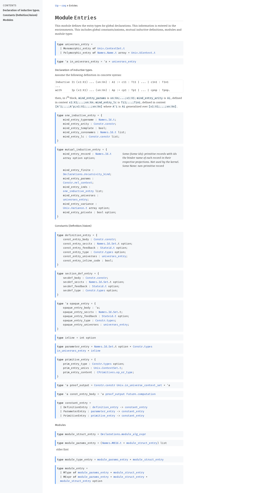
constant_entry (136, 407)
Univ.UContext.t (143, 52)
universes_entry (124, 61)
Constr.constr (104, 123)
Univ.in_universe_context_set (139, 385)
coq (64, 5)
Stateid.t (107, 247)
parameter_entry (103, 411)
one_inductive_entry (78, 191)
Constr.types (103, 252)
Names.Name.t (107, 52)
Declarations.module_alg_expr (123, 434)
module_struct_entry (141, 443)
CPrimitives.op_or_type (115, 372)
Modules (8, 20)
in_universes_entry (71, 350)
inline (96, 350)
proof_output (115, 394)
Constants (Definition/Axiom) (20, 15)
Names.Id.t (107, 119)
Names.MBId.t (112, 443)
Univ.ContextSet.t (111, 48)
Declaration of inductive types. (21, 10)
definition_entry (105, 407)
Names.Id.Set (106, 243)
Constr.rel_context (77, 182)
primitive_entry (103, 415)
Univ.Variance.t (75, 208)
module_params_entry (112, 459)
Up (57, 5)
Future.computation (141, 394)
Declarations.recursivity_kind (86, 174)
